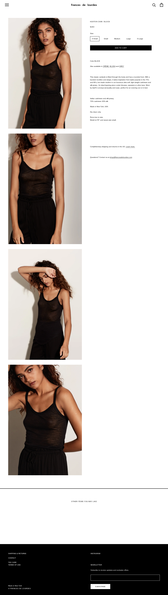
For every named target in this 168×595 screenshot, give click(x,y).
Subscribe (100, 586)
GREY (121, 66)
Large (128, 39)
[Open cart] (161, 5)
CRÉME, (106, 66)
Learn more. (130, 147)
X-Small (95, 39)
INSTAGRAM (95, 553)
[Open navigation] (7, 4)
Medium (117, 39)
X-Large (140, 39)
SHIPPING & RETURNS (17, 553)
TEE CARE (12, 562)
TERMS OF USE (14, 565)
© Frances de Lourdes (19, 588)
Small (106, 39)
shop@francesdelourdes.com (121, 157)
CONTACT (12, 558)
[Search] (154, 5)
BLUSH (112, 66)
